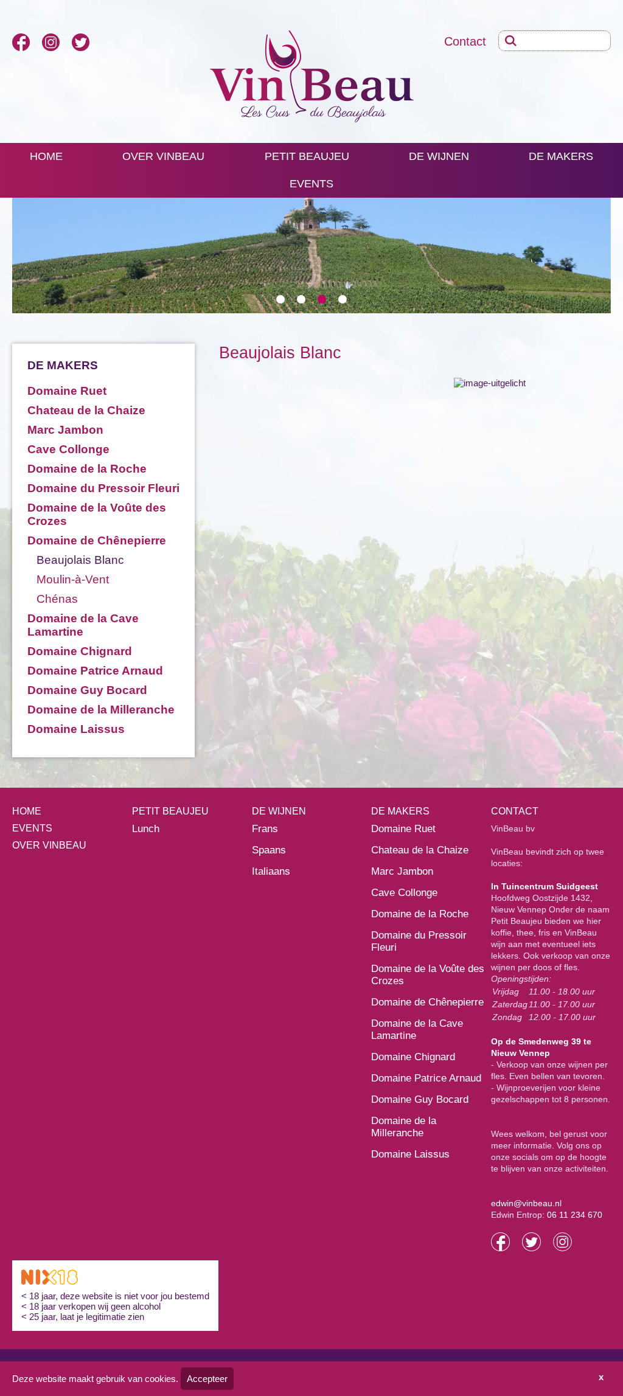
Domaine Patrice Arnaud (95, 670)
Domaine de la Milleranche (101, 709)
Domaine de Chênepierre (96, 540)
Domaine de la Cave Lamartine (83, 625)
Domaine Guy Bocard (87, 690)
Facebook (21, 42)
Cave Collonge (68, 449)
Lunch (145, 829)
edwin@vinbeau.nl (526, 1203)
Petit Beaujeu (307, 156)
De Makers (561, 156)
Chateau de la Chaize (86, 410)
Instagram (51, 42)
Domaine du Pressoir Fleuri (103, 488)
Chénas (57, 598)
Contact (465, 41)
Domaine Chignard (79, 651)
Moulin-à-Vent (73, 579)
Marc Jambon (65, 429)
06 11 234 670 (574, 1215)
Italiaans (271, 871)
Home (46, 156)
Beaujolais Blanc (80, 560)
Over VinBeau (163, 156)
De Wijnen (439, 156)
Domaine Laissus (76, 729)
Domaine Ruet (66, 390)
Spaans (269, 850)
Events (311, 184)
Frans (265, 829)
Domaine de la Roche (87, 468)
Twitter (80, 42)
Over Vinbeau (49, 845)
